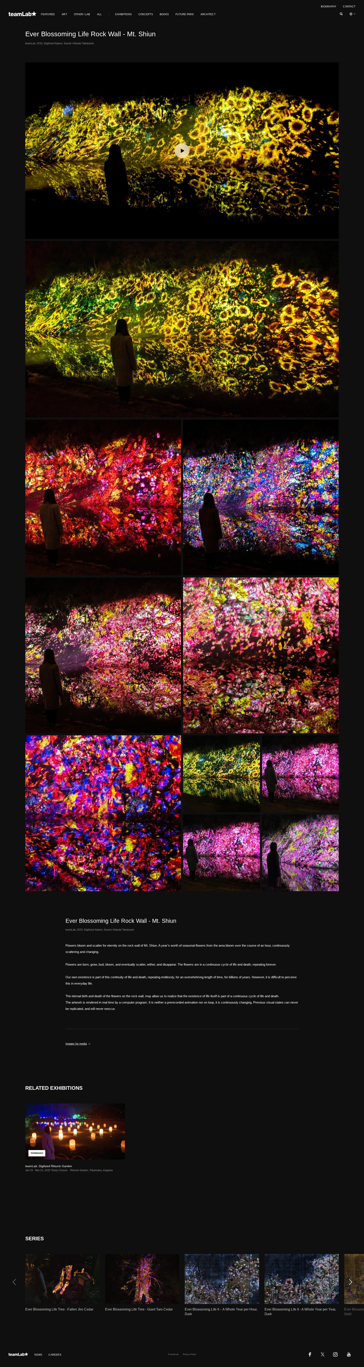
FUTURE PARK (184, 14)
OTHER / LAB (82, 14)
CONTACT (349, 6)
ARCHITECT (208, 14)
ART (64, 14)
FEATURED (48, 14)
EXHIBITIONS (123, 14)
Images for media (76, 1043)
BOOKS (164, 14)
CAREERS (54, 1354)
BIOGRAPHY (328, 6)
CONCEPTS (145, 14)
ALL (99, 14)
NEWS (38, 1354)
